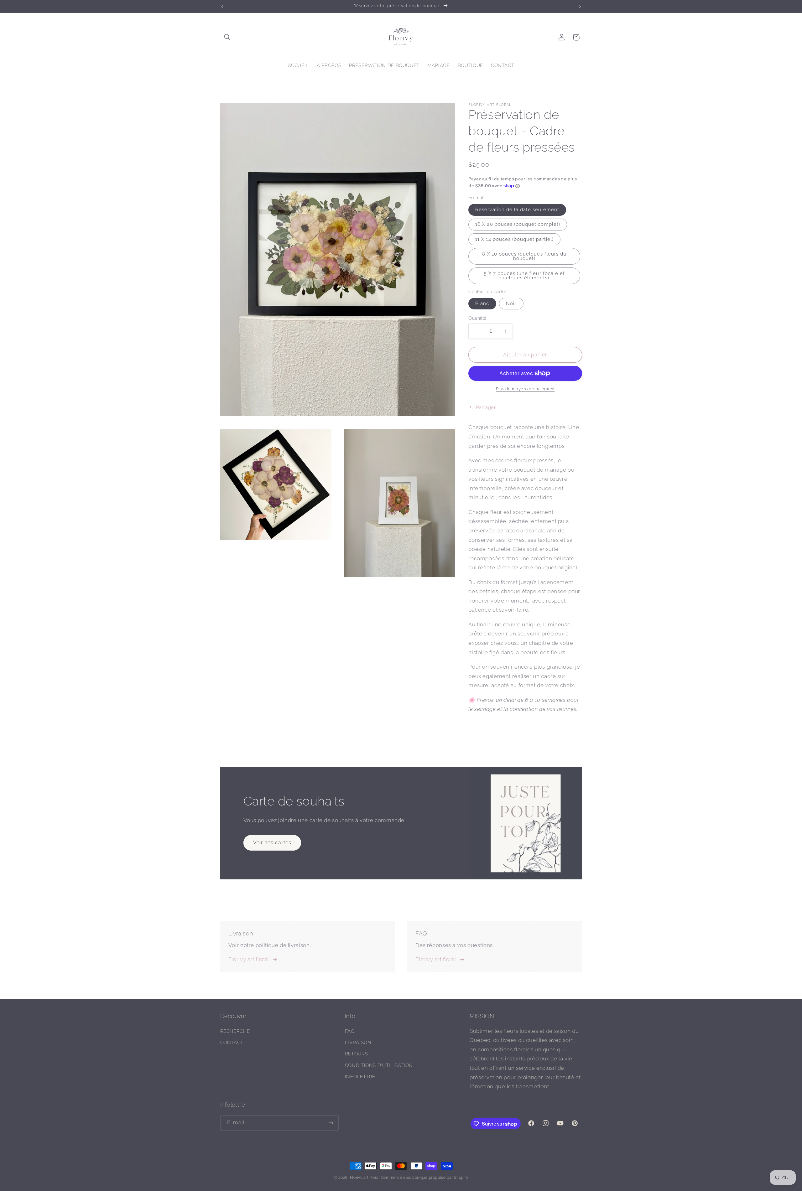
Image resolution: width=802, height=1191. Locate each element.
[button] (227, 37)
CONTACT (231, 1042)
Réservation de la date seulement (517, 209)
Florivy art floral (248, 959)
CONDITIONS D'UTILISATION (379, 1065)
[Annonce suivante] (580, 6)
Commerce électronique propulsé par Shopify (424, 1177)
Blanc (482, 303)
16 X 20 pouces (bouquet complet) (517, 224)
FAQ (350, 1031)
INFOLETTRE (360, 1076)
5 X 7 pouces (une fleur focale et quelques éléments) (524, 276)
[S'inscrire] (331, 1123)
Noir (511, 303)
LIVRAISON (358, 1042)
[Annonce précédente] (222, 6)
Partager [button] (486, 407)
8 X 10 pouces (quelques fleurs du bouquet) (524, 256)
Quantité (477, 318)
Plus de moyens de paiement (525, 388)
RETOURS (356, 1053)
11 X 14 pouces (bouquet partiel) (514, 239)
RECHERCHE (235, 1031)
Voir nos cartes (272, 843)
